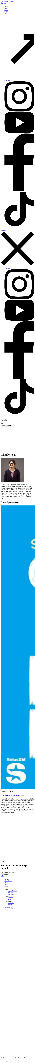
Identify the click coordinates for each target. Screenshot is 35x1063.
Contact (6, 11)
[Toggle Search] (17, 248)
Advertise (11, 903)
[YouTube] (19, 132)
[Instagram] (19, 111)
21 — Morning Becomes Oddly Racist (13, 795)
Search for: (4, 420)
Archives (11, 894)
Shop (6, 882)
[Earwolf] (4, 3)
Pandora (10, 892)
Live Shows (8, 881)
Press (9, 899)
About (6, 10)
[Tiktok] (19, 226)
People (6, 8)
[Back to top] (10, 1061)
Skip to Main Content (7, 1)
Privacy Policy (5, 1061)
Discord (10, 904)
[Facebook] (19, 191)
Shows (6, 6)
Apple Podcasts (12, 891)
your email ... (4, 872)
